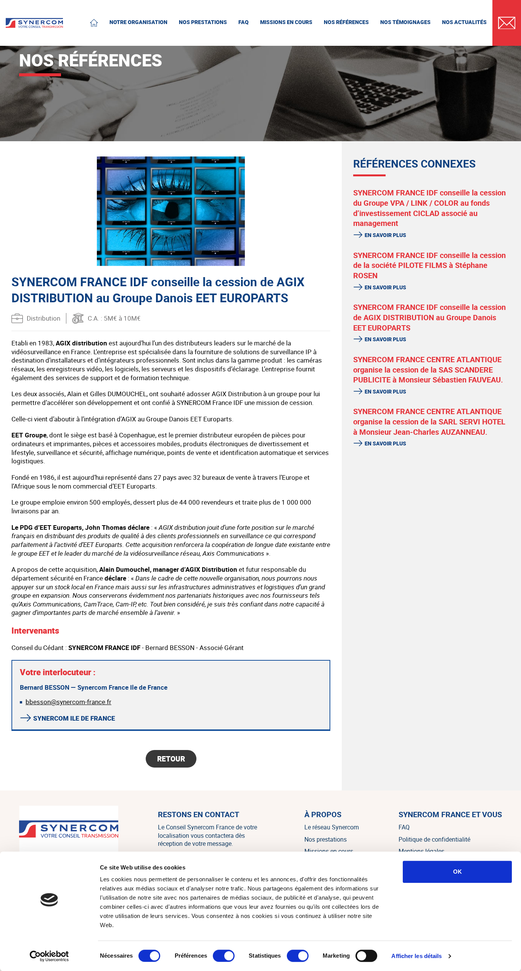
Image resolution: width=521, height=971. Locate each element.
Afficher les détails (416, 956)
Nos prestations (325, 839)
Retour (171, 759)
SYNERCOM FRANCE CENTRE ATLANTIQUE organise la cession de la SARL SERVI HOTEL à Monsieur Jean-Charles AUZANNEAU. (429, 421)
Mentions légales (421, 851)
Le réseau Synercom (331, 827)
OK (457, 871)
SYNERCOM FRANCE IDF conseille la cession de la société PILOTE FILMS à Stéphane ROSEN (429, 265)
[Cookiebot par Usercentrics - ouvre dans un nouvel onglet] (49, 956)
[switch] (224, 956)
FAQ (404, 827)
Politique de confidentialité (434, 839)
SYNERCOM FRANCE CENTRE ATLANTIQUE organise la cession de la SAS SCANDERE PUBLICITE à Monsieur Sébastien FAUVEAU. (428, 369)
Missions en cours (328, 851)
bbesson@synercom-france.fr (68, 701)
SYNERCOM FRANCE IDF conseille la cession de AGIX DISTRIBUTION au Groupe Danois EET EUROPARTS (429, 317)
